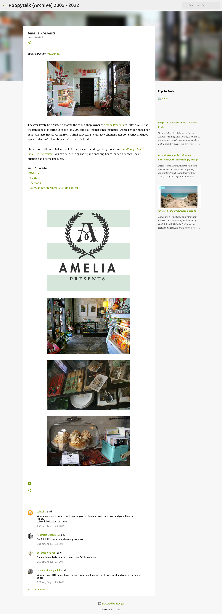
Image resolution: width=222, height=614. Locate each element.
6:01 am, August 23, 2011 (50, 544)
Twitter (34, 178)
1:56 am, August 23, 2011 (50, 526)
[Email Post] (29, 485)
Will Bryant (53, 53)
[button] (29, 43)
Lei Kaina (42, 511)
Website (34, 173)
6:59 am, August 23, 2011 (50, 561)
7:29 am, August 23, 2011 (50, 582)
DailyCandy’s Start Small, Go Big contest (53, 187)
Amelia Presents (114, 124)
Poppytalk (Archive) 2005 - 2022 (43, 5)
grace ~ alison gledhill (48, 570)
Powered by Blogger (113, 603)
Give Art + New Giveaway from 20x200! (177, 211)
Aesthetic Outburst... (48, 534)
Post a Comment (37, 589)
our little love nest (46, 552)
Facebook (35, 182)
